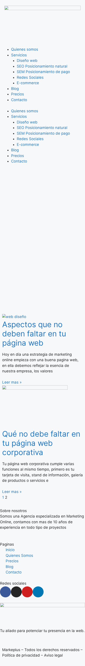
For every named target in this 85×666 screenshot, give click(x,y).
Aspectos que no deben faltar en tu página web (34, 333)
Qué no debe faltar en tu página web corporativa (41, 443)
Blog (15, 88)
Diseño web (27, 60)
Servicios (19, 55)
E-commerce (28, 83)
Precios (17, 94)
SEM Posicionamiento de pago (43, 72)
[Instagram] (16, 591)
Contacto (19, 100)
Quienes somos (24, 49)
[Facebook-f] (5, 591)
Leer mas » (12, 382)
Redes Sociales (30, 77)
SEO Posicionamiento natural (42, 66)
